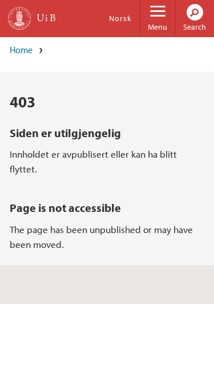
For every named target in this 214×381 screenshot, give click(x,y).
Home (21, 49)
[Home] (19, 18)
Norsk (120, 18)
